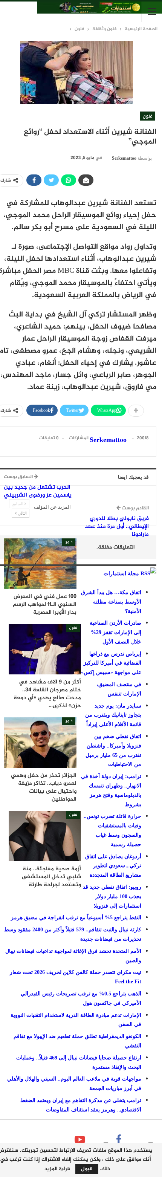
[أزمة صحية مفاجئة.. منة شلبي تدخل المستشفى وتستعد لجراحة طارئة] (45, 836)
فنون (148, 116)
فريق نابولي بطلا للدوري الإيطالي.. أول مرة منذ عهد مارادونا (117, 526)
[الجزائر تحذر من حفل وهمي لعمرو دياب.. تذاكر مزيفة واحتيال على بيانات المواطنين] (40, 742)
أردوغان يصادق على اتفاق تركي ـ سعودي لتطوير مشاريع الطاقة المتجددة (113, 866)
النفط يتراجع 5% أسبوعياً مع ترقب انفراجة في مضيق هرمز (76, 917)
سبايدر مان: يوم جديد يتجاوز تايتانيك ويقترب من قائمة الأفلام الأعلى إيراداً (113, 715)
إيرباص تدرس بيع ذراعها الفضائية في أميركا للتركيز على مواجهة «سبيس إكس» (111, 663)
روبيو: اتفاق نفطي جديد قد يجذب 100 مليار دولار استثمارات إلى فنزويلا (112, 896)
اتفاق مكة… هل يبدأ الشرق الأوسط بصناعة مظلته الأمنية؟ (111, 602)
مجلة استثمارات (121, 573)
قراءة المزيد (57, 1169)
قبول (87, 1169)
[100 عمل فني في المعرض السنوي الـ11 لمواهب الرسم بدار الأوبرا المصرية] (40, 563)
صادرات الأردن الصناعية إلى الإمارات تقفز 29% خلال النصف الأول (115, 632)
